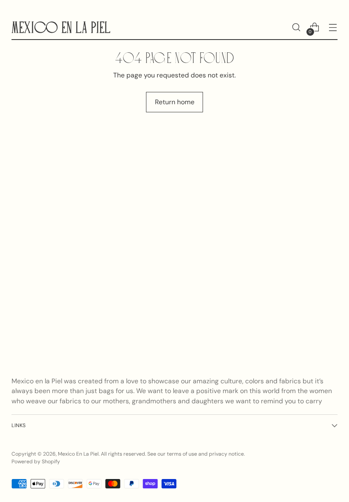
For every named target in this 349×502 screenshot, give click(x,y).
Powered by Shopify (35, 461)
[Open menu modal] (333, 27)
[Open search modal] (296, 27)
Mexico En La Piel (78, 454)
